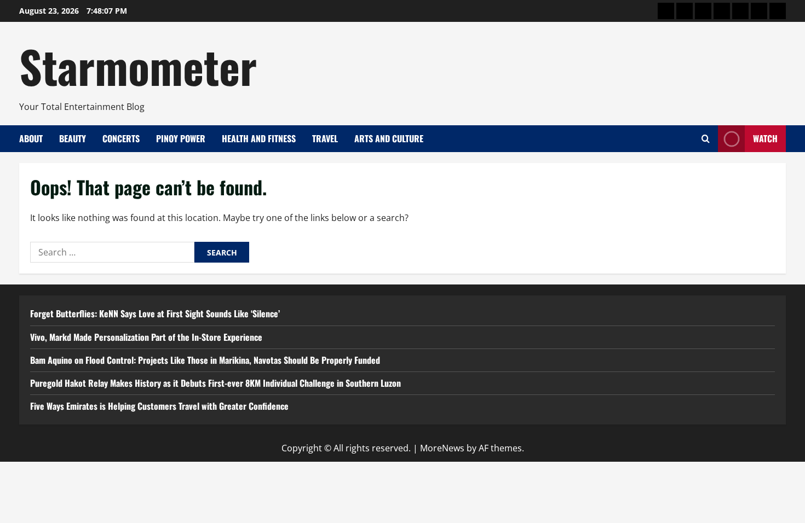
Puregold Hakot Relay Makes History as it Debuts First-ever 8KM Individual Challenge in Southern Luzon (215, 383)
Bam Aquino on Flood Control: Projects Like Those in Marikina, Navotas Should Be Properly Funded (205, 360)
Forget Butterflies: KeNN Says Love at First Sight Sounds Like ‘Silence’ (155, 313)
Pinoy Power (180, 138)
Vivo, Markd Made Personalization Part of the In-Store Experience (146, 337)
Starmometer (138, 65)
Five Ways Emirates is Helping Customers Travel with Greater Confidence (159, 405)
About (31, 138)
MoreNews (442, 448)
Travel (325, 138)
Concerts (121, 138)
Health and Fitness (259, 138)
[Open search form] (706, 138)
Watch (765, 138)
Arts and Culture (388, 138)
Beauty (72, 138)
